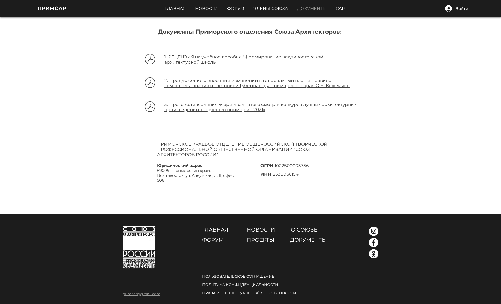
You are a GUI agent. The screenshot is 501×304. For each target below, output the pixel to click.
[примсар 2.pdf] (150, 83)
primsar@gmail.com (141, 293)
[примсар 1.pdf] (150, 60)
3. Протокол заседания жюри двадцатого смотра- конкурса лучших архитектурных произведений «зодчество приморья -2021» (260, 107)
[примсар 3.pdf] (150, 107)
